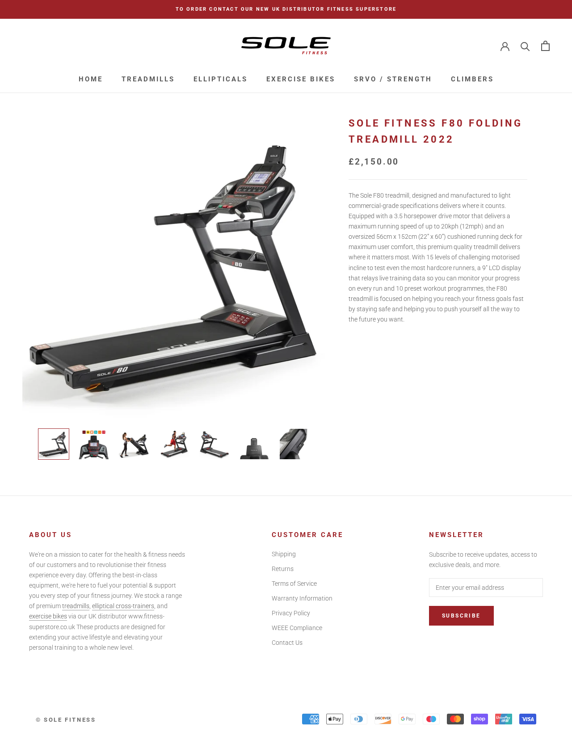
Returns (283, 568)
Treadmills (148, 79)
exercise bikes (48, 616)
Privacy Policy (291, 613)
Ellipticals (220, 79)
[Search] (525, 46)
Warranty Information (302, 598)
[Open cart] (545, 46)
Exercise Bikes (300, 79)
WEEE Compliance (297, 627)
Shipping (284, 554)
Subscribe (461, 616)
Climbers (472, 79)
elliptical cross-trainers (123, 605)
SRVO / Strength (393, 79)
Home (91, 79)
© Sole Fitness (66, 719)
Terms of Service (294, 583)
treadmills (75, 605)
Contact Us (287, 642)
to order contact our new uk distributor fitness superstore (286, 9)
